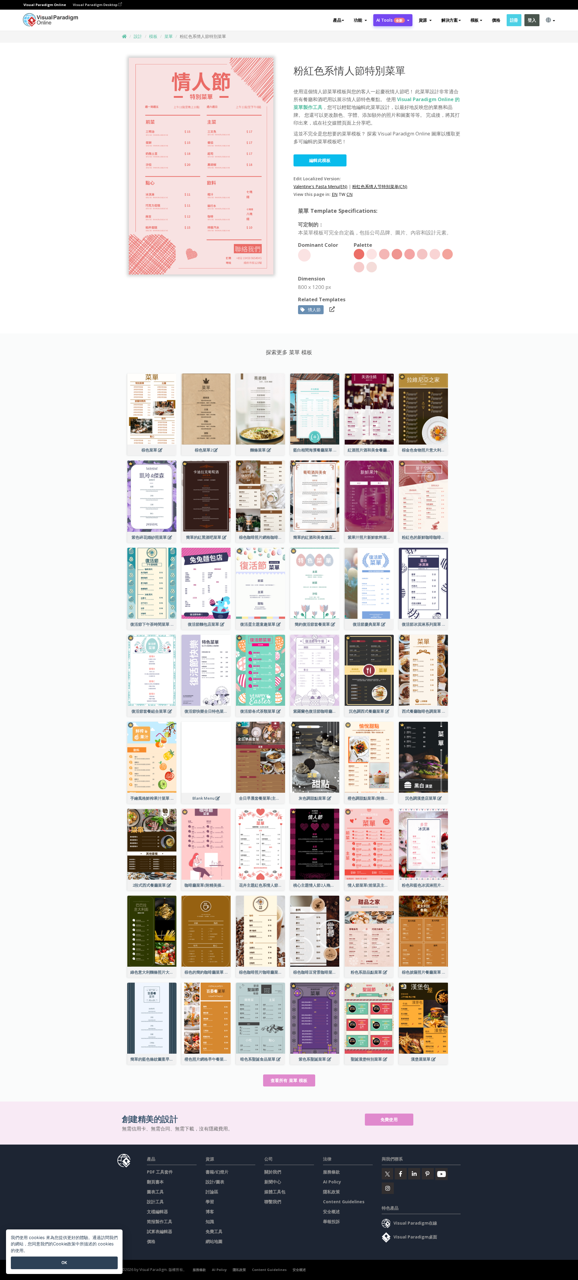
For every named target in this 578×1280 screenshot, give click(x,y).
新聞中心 (272, 1182)
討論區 (212, 1192)
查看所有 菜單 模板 (289, 1080)
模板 (153, 36)
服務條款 (331, 1172)
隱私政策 (331, 1192)
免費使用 (389, 1119)
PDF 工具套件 (160, 1172)
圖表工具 (155, 1192)
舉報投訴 (331, 1221)
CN (349, 194)
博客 (210, 1211)
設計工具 (155, 1201)
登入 (532, 20)
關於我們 (272, 1172)
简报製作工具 (159, 1221)
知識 (210, 1221)
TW (342, 194)
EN (334, 194)
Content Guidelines (344, 1201)
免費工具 (214, 1231)
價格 (496, 20)
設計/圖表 (215, 1182)
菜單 (168, 36)
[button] (360, 20)
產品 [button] (337, 20)
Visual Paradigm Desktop (95, 4)
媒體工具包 (274, 1192)
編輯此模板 (320, 160)
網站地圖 (214, 1241)
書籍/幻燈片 (217, 1172)
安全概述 (331, 1211)
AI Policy (332, 1182)
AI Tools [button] (389, 20)
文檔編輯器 (157, 1211)
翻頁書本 (155, 1182)
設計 (138, 36)
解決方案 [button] (449, 20)
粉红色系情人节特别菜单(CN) (379, 186)
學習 (210, 1201)
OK (64, 1262)
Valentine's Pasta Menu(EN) (320, 186)
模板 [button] (475, 20)
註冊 (514, 20)
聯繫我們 (272, 1201)
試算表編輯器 (159, 1231)
